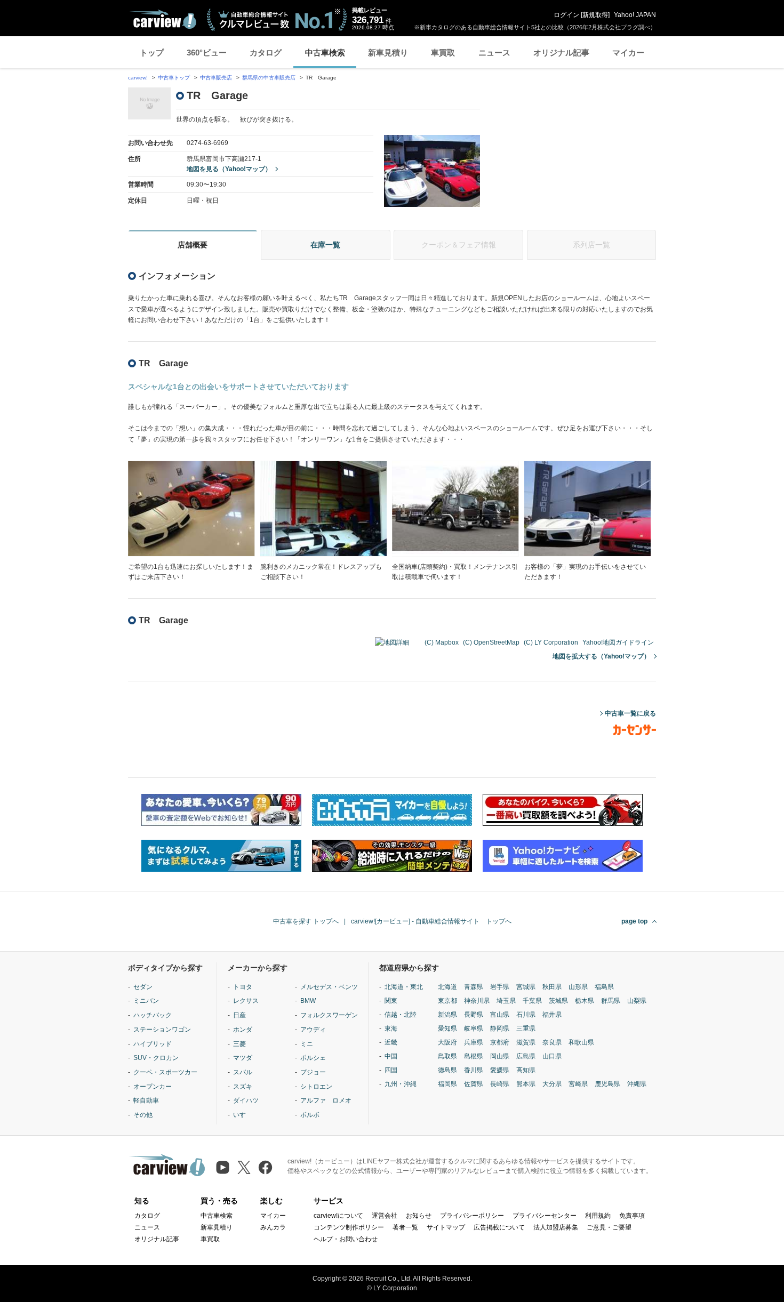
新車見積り (388, 52)
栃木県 (584, 1000)
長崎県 (499, 1084)
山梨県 (636, 1000)
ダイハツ (246, 1100)
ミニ (306, 1044)
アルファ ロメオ (325, 1100)
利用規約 (598, 1215)
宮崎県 (578, 1084)
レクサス (246, 1000)
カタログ (266, 52)
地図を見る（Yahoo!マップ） (229, 169)
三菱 (239, 1044)
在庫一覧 (325, 244)
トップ (152, 52)
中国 (391, 1056)
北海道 (447, 987)
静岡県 (499, 1028)
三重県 (525, 1028)
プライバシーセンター (545, 1215)
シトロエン (316, 1086)
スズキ (242, 1086)
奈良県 (552, 1042)
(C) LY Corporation (551, 642)
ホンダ (242, 1029)
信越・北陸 (401, 1014)
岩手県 (499, 987)
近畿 (391, 1042)
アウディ (313, 1029)
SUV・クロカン (156, 1058)
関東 (391, 1000)
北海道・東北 (404, 987)
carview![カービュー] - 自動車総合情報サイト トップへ (431, 921)
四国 (391, 1070)
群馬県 (610, 1000)
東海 (391, 1028)
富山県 (499, 1014)
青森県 (473, 987)
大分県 (552, 1084)
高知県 (525, 1070)
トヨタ (242, 987)
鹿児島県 (607, 1084)
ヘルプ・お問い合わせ (346, 1239)
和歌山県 (581, 1042)
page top (634, 921)
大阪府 (447, 1042)
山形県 (578, 987)
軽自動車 (146, 1100)
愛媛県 (499, 1070)
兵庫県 (473, 1042)
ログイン (566, 15)
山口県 (552, 1056)
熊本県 (525, 1084)
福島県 (604, 987)
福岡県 (447, 1084)
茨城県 (558, 1000)
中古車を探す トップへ (306, 921)
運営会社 (384, 1215)
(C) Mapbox (442, 642)
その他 (143, 1115)
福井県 (552, 1014)
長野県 (473, 1014)
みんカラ (273, 1227)
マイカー (628, 52)
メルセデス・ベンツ (329, 987)
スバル (242, 1072)
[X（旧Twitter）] (244, 1167)
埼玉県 (506, 1000)
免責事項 (632, 1215)
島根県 (473, 1056)
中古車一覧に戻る (630, 713)
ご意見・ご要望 (609, 1227)
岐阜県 (473, 1028)
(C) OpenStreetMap (491, 642)
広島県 (525, 1056)
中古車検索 (325, 52)
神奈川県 (477, 1000)
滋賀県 (525, 1042)
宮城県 (525, 987)
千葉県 (532, 1000)
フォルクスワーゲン (329, 1015)
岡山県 (499, 1056)
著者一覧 (405, 1227)
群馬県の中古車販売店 (268, 78)
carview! (138, 78)
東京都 (447, 1000)
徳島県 (447, 1070)
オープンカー (152, 1086)
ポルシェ (313, 1058)
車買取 (443, 52)
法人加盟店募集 (555, 1227)
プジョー (313, 1072)
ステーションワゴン (162, 1029)
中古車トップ (174, 78)
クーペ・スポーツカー (165, 1072)
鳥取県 (447, 1056)
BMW (308, 1000)
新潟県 (447, 1014)
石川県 (525, 1014)
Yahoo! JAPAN (635, 15)
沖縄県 (636, 1084)
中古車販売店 (216, 78)
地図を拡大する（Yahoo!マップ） (601, 656)
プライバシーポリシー (472, 1215)
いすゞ (242, 1115)
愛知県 (447, 1028)
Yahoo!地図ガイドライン (618, 642)
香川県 (473, 1070)
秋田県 (552, 987)
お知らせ (418, 1215)
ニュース (494, 52)
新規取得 (595, 15)
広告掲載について (499, 1227)
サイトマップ (446, 1227)
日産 (239, 1015)
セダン (143, 987)
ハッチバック (152, 1015)
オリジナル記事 (561, 52)
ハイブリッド (152, 1044)
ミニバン (146, 1000)
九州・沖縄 (401, 1084)
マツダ (242, 1058)
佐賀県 (473, 1084)
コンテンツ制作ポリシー (349, 1227)
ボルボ (309, 1115)
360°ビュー (207, 52)
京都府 (499, 1042)
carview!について (338, 1215)
